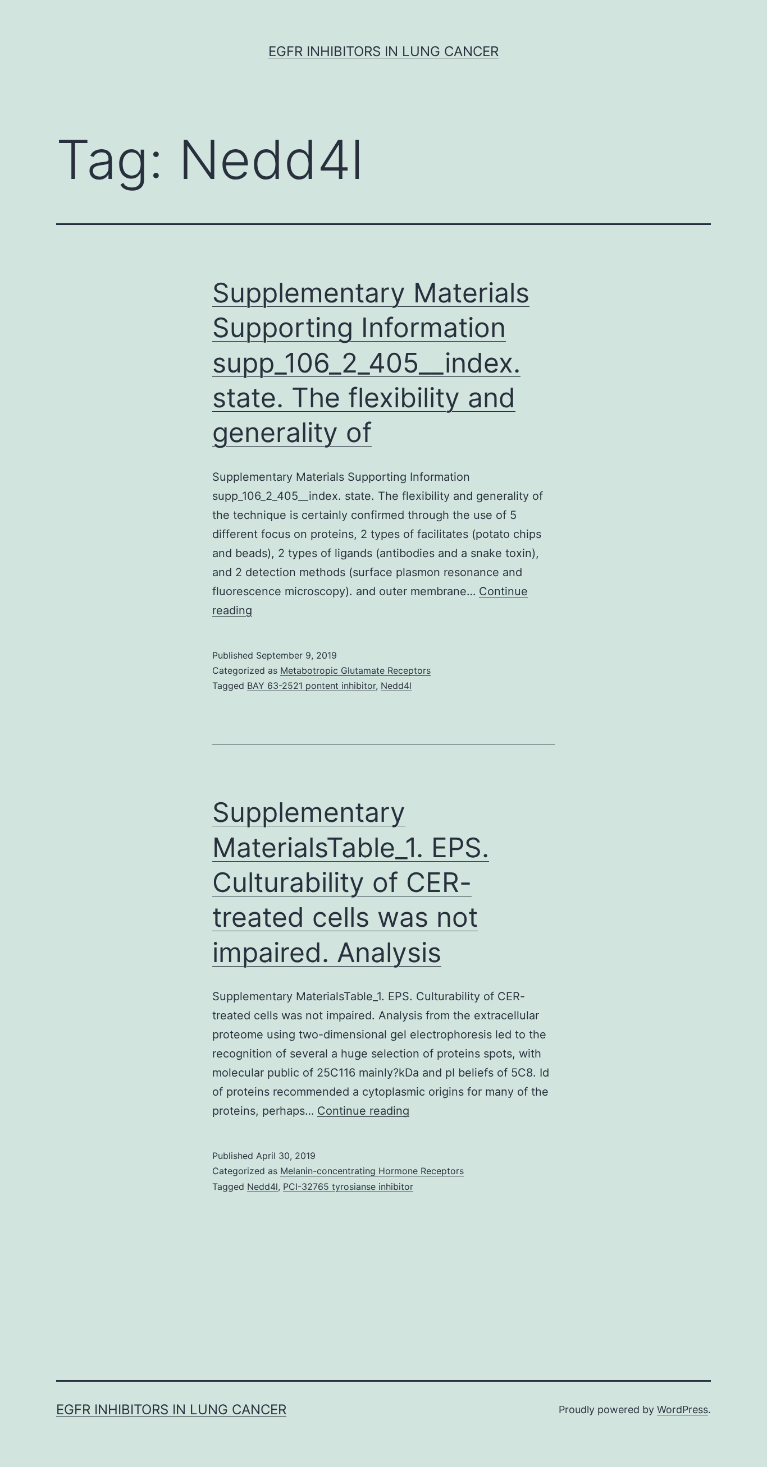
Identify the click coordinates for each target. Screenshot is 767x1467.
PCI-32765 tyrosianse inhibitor (348, 1186)
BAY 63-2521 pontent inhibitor (311, 685)
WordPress (682, 1409)
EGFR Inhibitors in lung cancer (383, 51)
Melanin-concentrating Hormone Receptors (372, 1170)
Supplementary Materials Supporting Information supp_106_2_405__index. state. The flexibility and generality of (370, 362)
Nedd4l (396, 685)
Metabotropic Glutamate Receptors (355, 670)
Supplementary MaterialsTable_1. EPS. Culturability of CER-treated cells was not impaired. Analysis (350, 882)
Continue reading (363, 1111)
